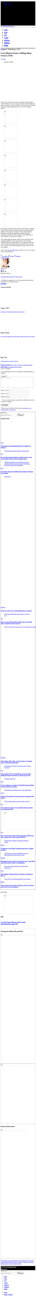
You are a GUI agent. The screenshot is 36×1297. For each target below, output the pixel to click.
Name (3, 390)
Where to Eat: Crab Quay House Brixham (16, 365)
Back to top (4, 1269)
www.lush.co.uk (13, 250)
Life (2, 454)
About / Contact (8, 4)
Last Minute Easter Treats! (11, 367)
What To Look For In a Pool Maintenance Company (16, 610)
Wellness (3, 757)
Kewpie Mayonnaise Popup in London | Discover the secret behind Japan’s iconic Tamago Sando (16, 458)
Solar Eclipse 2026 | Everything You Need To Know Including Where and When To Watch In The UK (16, 774)
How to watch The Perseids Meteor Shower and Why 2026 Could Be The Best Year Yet (16, 622)
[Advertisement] (18, 82)
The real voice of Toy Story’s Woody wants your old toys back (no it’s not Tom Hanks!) (17, 886)
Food (5, 1279)
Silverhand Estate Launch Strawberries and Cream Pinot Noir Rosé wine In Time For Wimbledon (18, 862)
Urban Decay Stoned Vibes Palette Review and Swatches (13, 311)
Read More (3, 284)
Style (2, 49)
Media (2, 845)
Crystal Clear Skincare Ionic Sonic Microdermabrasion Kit (13, 923)
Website (3, 396)
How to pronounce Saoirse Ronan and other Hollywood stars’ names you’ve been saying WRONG (17, 836)
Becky (4, 59)
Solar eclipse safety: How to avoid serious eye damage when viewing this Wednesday (16, 761)
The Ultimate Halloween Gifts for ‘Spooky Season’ (11, 276)
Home (5, 2)
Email (3, 393)
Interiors (3, 607)
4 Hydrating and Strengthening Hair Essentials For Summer (17, 1260)
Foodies (3, 858)
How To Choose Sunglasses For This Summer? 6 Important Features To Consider (18, 336)
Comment (4, 376)
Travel (2, 793)
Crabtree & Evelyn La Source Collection (9, 361)
